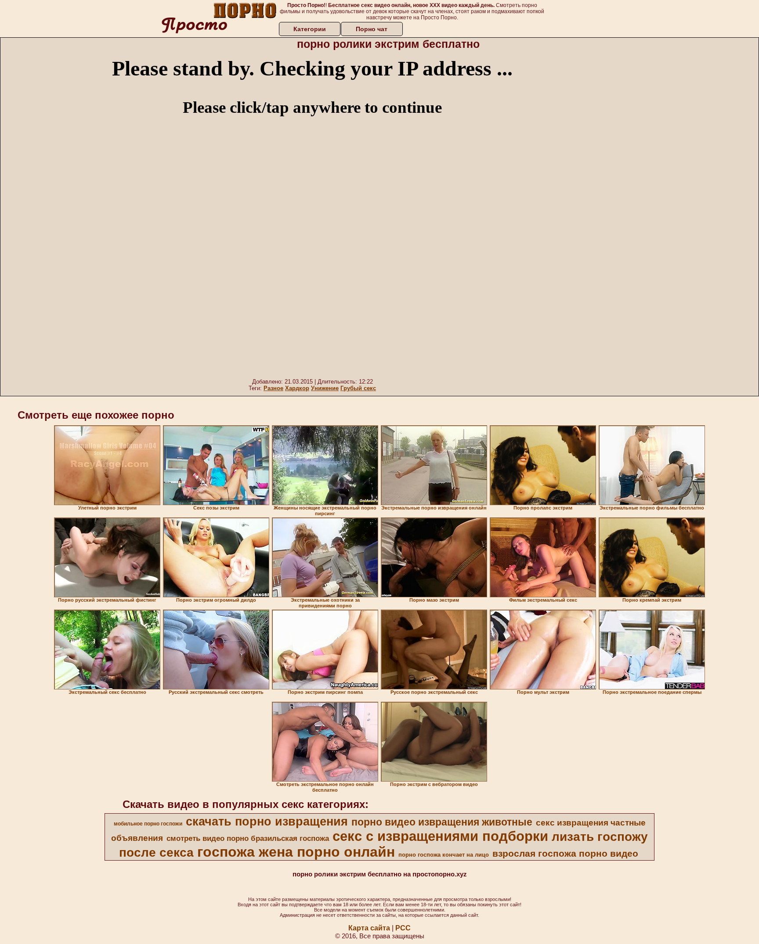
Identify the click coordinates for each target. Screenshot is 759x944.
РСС (403, 928)
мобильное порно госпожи (148, 824)
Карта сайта (369, 928)
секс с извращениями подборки (440, 836)
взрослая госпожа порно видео (565, 853)
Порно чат (371, 28)
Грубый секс (358, 388)
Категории (309, 28)
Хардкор (297, 388)
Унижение (325, 388)
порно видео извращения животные (441, 822)
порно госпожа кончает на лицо (443, 854)
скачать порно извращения (267, 821)
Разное (273, 388)
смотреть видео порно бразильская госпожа (247, 838)
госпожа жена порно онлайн (296, 852)
